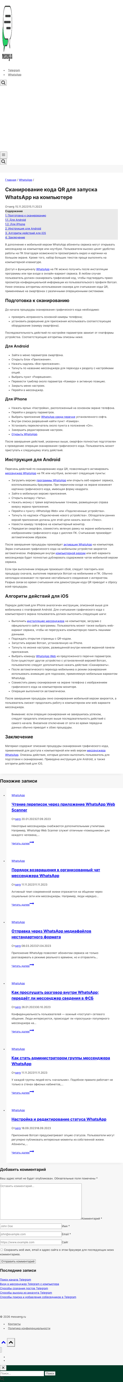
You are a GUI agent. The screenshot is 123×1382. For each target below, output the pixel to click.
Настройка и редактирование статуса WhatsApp (59, 1119)
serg (18, 819)
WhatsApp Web (46, 656)
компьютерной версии (71, 553)
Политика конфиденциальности (29, 1328)
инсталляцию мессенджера (45, 621)
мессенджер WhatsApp (20, 473)
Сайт (65, 1242)
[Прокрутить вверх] (3, 1343)
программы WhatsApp (51, 480)
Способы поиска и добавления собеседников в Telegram (38, 1297)
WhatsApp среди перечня (58, 416)
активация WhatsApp (78, 544)
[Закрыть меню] (1, 1350)
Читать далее (23, 843)
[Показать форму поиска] (3, 83)
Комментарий (92, 1218)
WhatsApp (14, 74)
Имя (66, 1226)
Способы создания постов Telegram (24, 1288)
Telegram (14, 70)
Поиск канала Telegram (15, 1279)
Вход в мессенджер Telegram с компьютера (29, 1284)
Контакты (14, 1324)
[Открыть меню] (3, 155)
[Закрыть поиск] (3, 1368)
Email (66, 1234)
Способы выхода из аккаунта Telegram (26, 1292)
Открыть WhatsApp (24, 434)
